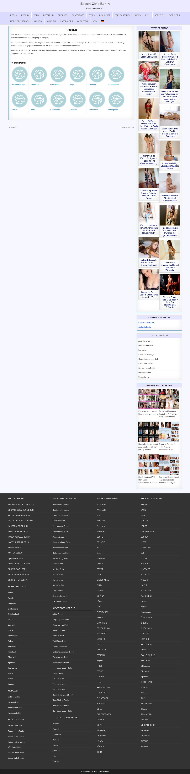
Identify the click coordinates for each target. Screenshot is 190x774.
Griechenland (13, 614)
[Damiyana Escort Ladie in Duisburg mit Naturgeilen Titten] (149, 279)
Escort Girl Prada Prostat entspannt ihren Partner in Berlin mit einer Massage (149, 125)
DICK (99, 574)
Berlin (13, 15)
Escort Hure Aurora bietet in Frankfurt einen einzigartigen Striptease (170, 132)
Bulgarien (12, 603)
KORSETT (145, 505)
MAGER (144, 564)
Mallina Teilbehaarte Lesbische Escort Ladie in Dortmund (148, 262)
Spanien (11, 663)
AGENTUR (101, 505)
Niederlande (13, 636)
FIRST (99, 666)
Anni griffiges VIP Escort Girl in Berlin (149, 55)
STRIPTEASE (147, 682)
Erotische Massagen (146, 354)
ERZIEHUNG (102, 634)
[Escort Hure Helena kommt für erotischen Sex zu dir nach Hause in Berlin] (149, 212)
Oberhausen (66, 21)
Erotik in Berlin (58, 636)
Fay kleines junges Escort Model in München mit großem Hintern (170, 232)
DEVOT (100, 569)
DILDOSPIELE (103, 580)
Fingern (100, 660)
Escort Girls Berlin (95, 4)
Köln (147, 15)
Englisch (55, 729)
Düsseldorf (78, 15)
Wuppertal (82, 21)
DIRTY (99, 585)
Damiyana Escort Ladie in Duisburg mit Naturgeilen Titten (149, 294)
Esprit (99, 644)
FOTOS (100, 671)
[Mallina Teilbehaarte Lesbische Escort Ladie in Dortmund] (149, 247)
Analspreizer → (128, 127)
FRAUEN (100, 677)
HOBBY (100, 741)
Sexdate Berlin (58, 569)
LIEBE (143, 542)
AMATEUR (101, 510)
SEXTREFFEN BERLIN (17, 580)
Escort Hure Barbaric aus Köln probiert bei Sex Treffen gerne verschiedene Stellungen (170, 96)
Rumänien (12, 646)
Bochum (25, 15)
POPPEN (145, 639)
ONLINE (144, 623)
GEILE (99, 709)
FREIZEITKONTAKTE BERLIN (20, 521)
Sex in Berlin (57, 564)
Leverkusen (173, 15)
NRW (95, 21)
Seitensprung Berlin (60, 558)
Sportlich (144, 677)
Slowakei (11, 657)
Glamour (100, 720)
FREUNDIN (101, 693)
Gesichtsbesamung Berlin (148, 359)
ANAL (99, 515)
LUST (143, 553)
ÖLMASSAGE (147, 617)
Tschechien (12, 668)
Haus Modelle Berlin (60, 700)
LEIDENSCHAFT (148, 531)
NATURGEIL (146, 591)
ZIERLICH (145, 741)
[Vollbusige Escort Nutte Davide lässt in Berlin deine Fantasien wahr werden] (149, 71)
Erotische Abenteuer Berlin (63, 652)
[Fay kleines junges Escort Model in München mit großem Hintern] (170, 215)
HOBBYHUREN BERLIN (18, 531)
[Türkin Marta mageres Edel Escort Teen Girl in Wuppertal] (170, 250)
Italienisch (56, 735)
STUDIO (144, 687)
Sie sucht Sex (58, 585)
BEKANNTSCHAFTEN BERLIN (21, 510)
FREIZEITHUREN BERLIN (19, 515)
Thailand (11, 673)
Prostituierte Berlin (15, 713)
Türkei (10, 679)
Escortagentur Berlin (60, 657)
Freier (99, 682)
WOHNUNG (145, 736)
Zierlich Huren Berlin (16, 753)
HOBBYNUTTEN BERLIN (18, 542)
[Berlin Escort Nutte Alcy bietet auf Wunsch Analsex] (170, 183)
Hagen (138, 15)
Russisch (56, 745)
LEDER (144, 526)
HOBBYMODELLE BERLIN (19, 537)
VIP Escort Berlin (59, 601)
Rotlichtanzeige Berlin (61, 553)
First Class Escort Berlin (62, 668)
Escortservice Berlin (60, 663)
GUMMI (100, 725)
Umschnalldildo (144, 373)
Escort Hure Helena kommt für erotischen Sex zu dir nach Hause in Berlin (149, 229)
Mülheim (38, 21)
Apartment (101, 526)
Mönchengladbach (19, 21)
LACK (143, 510)
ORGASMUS (146, 628)
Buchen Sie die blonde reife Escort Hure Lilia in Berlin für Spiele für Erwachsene (170, 59)
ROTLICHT (145, 660)
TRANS (144, 709)
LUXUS (144, 558)
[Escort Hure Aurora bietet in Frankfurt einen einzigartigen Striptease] (170, 116)
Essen (92, 15)
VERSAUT (145, 730)
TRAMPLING (146, 704)
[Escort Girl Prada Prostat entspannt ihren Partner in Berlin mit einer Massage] (149, 108)
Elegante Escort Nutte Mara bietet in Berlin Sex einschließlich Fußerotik (170, 302)
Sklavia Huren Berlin (146, 368)
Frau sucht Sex (58, 689)
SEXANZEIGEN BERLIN (18, 569)
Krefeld (159, 15)
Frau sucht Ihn (58, 679)
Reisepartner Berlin (60, 548)
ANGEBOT (101, 521)
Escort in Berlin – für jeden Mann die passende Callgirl (167, 447)
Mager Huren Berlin (16, 736)
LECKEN (144, 521)
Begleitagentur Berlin (60, 620)
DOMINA (100, 596)
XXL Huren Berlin (15, 747)
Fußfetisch (101, 704)
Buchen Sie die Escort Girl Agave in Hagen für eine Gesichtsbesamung (148, 159)
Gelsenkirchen (122, 15)
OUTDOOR (145, 634)
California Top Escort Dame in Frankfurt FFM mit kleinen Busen (148, 194)
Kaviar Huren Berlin (146, 363)
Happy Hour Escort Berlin (62, 695)
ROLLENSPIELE (148, 655)
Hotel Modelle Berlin (60, 505)
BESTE (100, 537)
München (51, 21)
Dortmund (48, 15)
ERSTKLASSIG (103, 628)
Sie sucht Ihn (57, 574)
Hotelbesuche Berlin (60, 510)
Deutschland (13, 609)
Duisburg (62, 15)
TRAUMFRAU (146, 714)
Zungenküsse (143, 377)
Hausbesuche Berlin (60, 706)
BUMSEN (101, 558)
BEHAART (101, 531)
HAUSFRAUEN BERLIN (18, 526)
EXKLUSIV (101, 650)
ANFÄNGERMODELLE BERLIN (21, 505)
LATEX (144, 515)
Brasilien (11, 598)
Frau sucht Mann (59, 684)
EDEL (99, 607)
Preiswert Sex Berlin (16, 742)
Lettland (11, 625)
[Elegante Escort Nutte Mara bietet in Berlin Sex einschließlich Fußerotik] (170, 284)
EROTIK (100, 617)
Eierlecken (142, 350)
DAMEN (100, 564)
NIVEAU (144, 601)
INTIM (99, 752)
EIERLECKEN (102, 612)
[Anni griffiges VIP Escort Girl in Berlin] (149, 41)
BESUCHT (101, 542)
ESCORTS (101, 639)
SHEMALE (145, 666)
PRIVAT (144, 650)
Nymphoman (146, 612)
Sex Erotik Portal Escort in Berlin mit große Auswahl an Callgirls (169, 480)
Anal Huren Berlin (145, 341)
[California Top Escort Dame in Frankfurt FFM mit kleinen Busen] (149, 178)
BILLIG (100, 548)
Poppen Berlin (58, 537)
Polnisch (55, 740)
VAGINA (144, 720)
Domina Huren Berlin (146, 345)
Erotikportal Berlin (59, 646)
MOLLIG (144, 580)
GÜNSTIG (101, 730)
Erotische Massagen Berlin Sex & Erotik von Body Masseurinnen (168, 414)
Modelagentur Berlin (60, 526)
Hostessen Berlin (15, 708)
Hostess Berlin (14, 702)
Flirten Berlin (57, 673)
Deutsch (55, 724)
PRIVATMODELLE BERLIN (19, 564)
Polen (10, 641)
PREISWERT (146, 644)
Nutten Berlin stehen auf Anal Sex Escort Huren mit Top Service (148, 447)
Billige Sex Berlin (15, 726)
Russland (12, 652)
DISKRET (101, 591)
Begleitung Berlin (59, 630)
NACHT (144, 585)
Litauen (11, 630)
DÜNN (99, 601)
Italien (10, 620)
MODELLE (145, 574)
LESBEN (144, 537)
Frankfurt (104, 15)
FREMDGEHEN (103, 687)
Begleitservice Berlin (60, 625)
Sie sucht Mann (58, 580)
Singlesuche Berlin (59, 596)
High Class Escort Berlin (62, 711)
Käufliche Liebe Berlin (61, 515)
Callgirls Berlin (14, 697)
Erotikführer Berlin (59, 641)
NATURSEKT (146, 596)
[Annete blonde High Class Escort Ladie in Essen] (170, 151)
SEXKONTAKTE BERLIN (18, 574)
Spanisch (56, 751)
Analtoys (71, 30)
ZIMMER (144, 747)
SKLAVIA (145, 671)
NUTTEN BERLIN (15, 553)
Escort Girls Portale (16, 758)
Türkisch (55, 761)
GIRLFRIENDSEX (104, 714)
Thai (54, 756)
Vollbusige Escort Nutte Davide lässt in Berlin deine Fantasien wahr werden (148, 89)
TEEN (143, 693)
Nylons (144, 607)
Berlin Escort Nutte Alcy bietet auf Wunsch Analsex (170, 198)
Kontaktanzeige (58, 521)
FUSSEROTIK (102, 698)
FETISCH (101, 655)
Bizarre (100, 553)
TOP (143, 698)
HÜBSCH (100, 747)
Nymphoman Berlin (15, 558)
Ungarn (11, 684)
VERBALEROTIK (148, 725)
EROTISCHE (102, 623)
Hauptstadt (101, 736)
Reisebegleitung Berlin (61, 542)
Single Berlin (57, 591)
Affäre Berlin (57, 614)
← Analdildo (13, 127)
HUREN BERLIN (14, 548)
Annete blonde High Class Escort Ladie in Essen (170, 166)
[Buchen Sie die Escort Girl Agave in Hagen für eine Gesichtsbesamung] (149, 143)
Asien (10, 593)
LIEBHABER (146, 548)
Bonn (36, 15)
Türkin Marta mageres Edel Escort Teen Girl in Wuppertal (170, 266)
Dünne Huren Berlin (16, 731)
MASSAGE (145, 569)
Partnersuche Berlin (60, 531)
